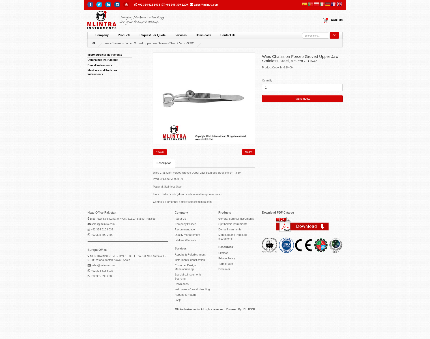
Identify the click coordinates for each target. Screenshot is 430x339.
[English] (340, 4)
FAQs (178, 300)
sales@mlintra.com (206, 4)
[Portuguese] (311, 4)
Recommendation (185, 229)
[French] (334, 4)
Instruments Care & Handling (192, 289)
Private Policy (226, 258)
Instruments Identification (190, 260)
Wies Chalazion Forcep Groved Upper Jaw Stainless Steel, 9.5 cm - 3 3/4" (149, 43)
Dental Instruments (229, 229)
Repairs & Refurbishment (190, 254)
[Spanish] (305, 4)
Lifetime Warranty (185, 240)
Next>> (248, 152)
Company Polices (185, 224)
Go (334, 35)
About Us (180, 218)
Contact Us (227, 35)
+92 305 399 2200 (177, 4)
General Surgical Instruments (236, 218)
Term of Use (225, 263)
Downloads (203, 35)
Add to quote (302, 98)
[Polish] (316, 4)
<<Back (160, 152)
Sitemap (223, 253)
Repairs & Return (185, 294)
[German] (328, 4)
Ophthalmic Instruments (232, 224)
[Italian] (322, 4)
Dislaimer (224, 269)
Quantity (267, 80)
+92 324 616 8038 (149, 4)
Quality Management (187, 234)
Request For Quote (153, 35)
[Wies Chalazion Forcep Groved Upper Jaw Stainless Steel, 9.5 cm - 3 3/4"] (204, 98)
